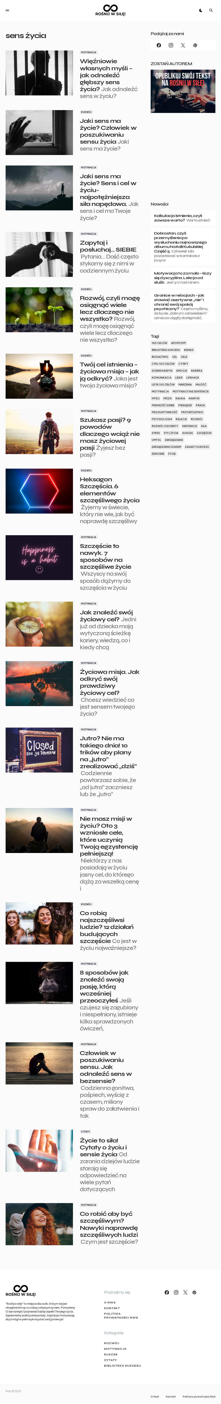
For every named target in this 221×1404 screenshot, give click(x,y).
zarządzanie (174, 440)
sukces (187, 433)
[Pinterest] (195, 45)
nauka (180, 398)
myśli (155, 398)
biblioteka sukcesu (166, 350)
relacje (181, 419)
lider (178, 377)
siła (204, 426)
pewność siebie (163, 405)
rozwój (197, 419)
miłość (201, 384)
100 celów (159, 343)
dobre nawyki (162, 370)
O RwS (110, 1302)
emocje (181, 370)
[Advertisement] (183, 164)
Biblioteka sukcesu (122, 1365)
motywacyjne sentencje (191, 391)
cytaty (183, 363)
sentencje (189, 426)
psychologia (162, 419)
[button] (7, 10)
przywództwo (192, 412)
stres (156, 433)
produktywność (165, 412)
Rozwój (86, 112)
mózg (167, 398)
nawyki (194, 398)
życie (172, 453)
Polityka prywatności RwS (121, 1315)
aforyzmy (178, 343)
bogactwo (160, 356)
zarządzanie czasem (166, 446)
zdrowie (158, 453)
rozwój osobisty (165, 426)
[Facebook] (159, 45)
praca (200, 405)
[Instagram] (171, 45)
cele (184, 356)
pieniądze (185, 405)
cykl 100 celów (163, 363)
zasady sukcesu (197, 446)
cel (174, 356)
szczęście (204, 433)
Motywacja (88, 52)
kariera (196, 370)
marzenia (185, 384)
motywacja (160, 391)
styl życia (171, 433)
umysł (156, 440)
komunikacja (161, 377)
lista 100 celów (163, 384)
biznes (189, 350)
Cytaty (85, 1131)
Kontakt (112, 1308)
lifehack (192, 377)
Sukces (111, 1354)
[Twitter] (183, 45)
